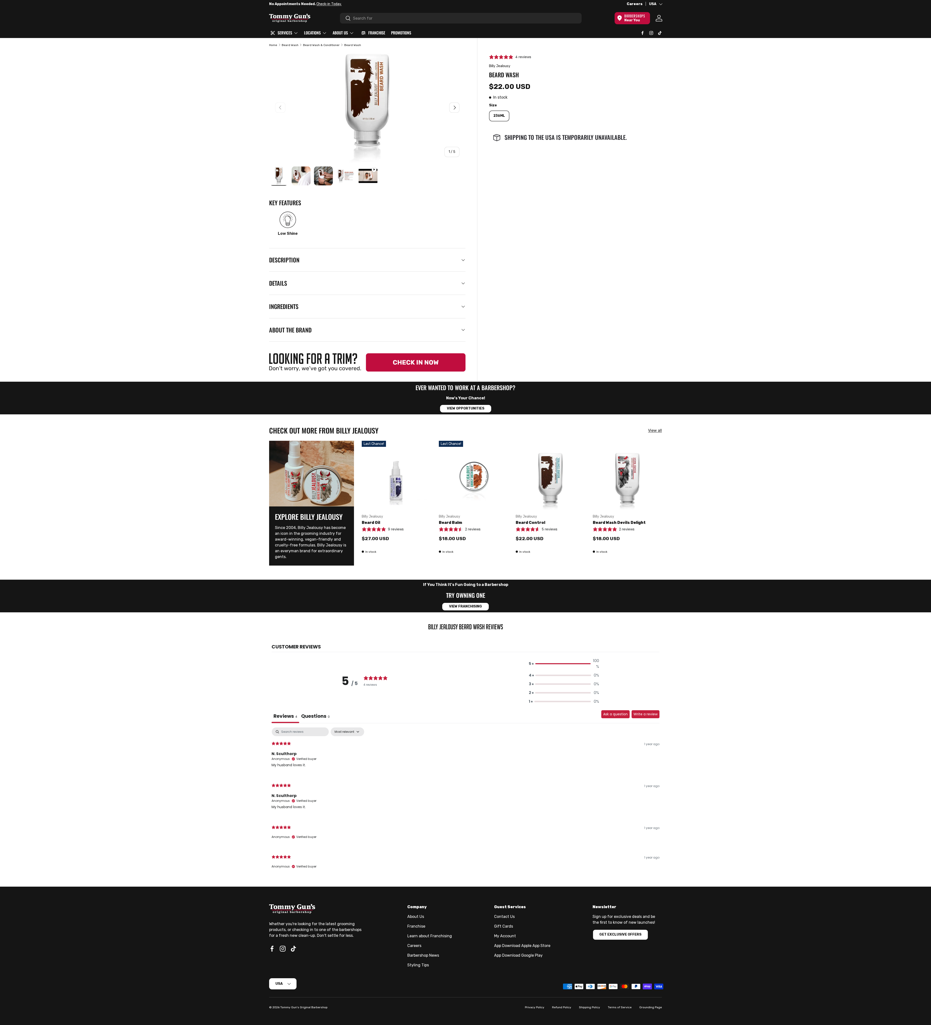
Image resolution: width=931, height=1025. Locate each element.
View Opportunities (465, 408)
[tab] (315, 716)
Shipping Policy (589, 1007)
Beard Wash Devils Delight (619, 522)
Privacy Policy (534, 1007)
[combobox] (461, 18)
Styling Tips (418, 965)
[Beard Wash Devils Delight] (627, 475)
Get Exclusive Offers (620, 934)
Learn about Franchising (429, 936)
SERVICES (285, 33)
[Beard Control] (550, 475)
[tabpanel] (465, 802)
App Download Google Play (518, 955)
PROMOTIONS (401, 33)
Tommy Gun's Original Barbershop (304, 1007)
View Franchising (465, 606)
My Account (505, 936)
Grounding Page (650, 1007)
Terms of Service (620, 1007)
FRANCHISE (376, 33)
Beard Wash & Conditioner (321, 45)
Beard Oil (371, 522)
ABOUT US (340, 33)
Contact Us (504, 916)
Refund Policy (561, 1007)
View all (655, 430)
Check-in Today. (329, 4)
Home (273, 45)
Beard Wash (290, 45)
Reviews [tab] (285, 716)
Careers (634, 4)
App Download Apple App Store (522, 945)
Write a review (646, 714)
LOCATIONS (312, 33)
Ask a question (615, 714)
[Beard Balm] (473, 475)
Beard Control (530, 522)
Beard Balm (450, 522)
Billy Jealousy (499, 66)
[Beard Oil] (396, 475)
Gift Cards (503, 926)
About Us (415, 916)
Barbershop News (423, 955)
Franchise (416, 926)
